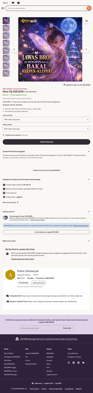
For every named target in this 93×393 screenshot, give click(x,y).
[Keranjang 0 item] (18, 2)
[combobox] (45, 8)
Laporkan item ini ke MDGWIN (78, 85)
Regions (79, 389)
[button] (38, 283)
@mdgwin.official (9, 105)
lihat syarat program (37, 220)
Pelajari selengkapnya (80, 225)
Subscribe (67, 328)
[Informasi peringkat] (18, 278)
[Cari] (89, 8)
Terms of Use (34, 389)
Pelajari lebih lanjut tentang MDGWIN (46, 170)
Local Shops (69, 389)
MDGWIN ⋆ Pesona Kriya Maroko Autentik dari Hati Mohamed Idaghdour (31, 102)
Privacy (44, 389)
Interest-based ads (55, 389)
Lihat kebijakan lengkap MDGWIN (46, 232)
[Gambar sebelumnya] (14, 49)
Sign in (5, 3)
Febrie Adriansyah (28, 271)
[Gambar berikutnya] (86, 49)
